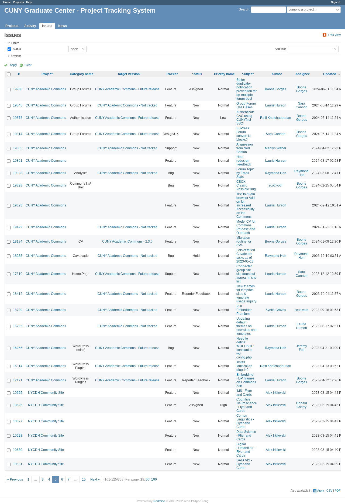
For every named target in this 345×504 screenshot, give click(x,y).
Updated (329, 74)
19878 (17, 118)
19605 (17, 148)
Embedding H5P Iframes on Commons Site (246, 380)
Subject (248, 74)
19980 (17, 89)
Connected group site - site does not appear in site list (246, 273)
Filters (15, 42)
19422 (17, 227)
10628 (17, 435)
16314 (17, 366)
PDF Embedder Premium (244, 310)
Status (16, 48)
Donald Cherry (301, 405)
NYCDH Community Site (46, 393)
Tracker (172, 74)
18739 (17, 310)
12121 (17, 380)
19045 (17, 105)
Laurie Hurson (275, 105)
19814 (17, 134)
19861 (17, 161)
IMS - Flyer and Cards (244, 392)
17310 (17, 274)
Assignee (302, 74)
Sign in (335, 2)
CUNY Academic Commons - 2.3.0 (127, 241)
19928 (17, 173)
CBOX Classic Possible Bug (246, 185)
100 (154, 479)
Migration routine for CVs (243, 241)
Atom (320, 490)
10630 (17, 450)
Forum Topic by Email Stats (245, 173)
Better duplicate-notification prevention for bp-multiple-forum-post (246, 89)
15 (84, 479)
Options (16, 55)
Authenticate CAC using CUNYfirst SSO (245, 117)
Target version (129, 74)
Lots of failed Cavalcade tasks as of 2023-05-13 (245, 255)
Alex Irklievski (276, 393)
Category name (82, 74)
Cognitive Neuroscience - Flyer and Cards (246, 405)
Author (276, 74)
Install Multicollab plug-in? (244, 366)
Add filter (280, 48)
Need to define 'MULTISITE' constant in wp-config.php (245, 348)
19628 (17, 205)
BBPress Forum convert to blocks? (243, 133)
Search (244, 9)
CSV (329, 490)
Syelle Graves (275, 310)
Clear (28, 65)
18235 (17, 256)
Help (29, 2)
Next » (95, 479)
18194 (17, 241)
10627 (17, 421)
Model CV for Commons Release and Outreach (246, 227)
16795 (17, 326)
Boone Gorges (275, 89)
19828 (17, 185)
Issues (47, 26)
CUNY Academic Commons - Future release (127, 89)
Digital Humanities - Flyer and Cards (245, 449)
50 (148, 479)
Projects (18, 2)
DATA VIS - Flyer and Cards (244, 464)
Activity (30, 26)
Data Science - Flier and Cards (246, 435)
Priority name (224, 74)
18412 (17, 294)
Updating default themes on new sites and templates (246, 326)
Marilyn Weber (275, 148)
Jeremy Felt (301, 348)
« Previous (15, 479)
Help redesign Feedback (243, 160)
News (62, 26)
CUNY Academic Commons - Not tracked (127, 105)
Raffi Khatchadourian (275, 118)
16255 (17, 348)
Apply (13, 65)
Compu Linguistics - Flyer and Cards (245, 421)
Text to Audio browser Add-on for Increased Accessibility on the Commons (246, 205)
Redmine (159, 501)
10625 (17, 393)
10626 (17, 405)
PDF (338, 490)
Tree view (334, 34)
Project (47, 74)
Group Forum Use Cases (246, 105)
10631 (17, 464)
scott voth (275, 185)
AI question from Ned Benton (244, 148)
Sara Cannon (302, 105)
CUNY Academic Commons (46, 89)
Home (7, 2)
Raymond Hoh (275, 173)
